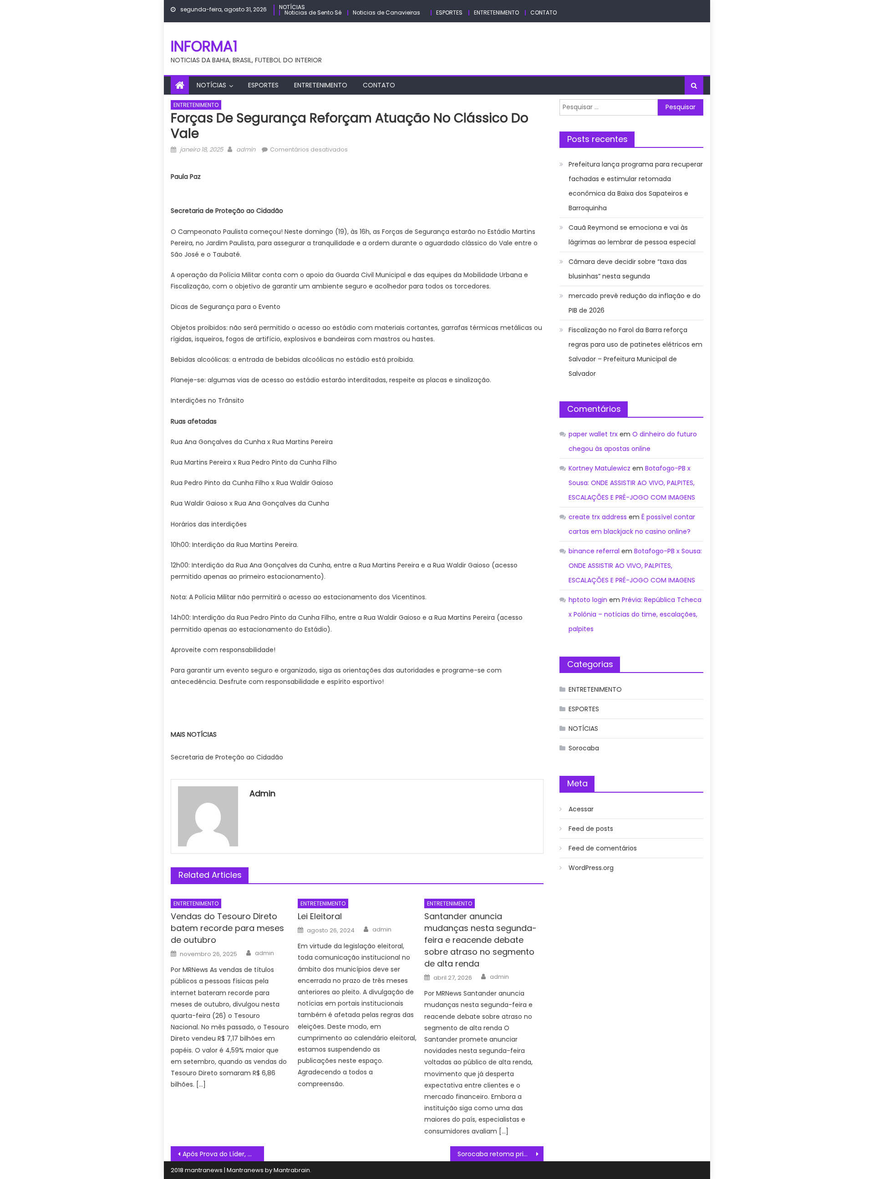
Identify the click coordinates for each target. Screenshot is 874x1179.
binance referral (594, 551)
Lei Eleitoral (320, 916)
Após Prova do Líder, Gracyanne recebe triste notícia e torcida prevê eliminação (223, 1154)
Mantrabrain (292, 1170)
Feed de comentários (603, 848)
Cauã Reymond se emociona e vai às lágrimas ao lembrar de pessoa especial (632, 235)
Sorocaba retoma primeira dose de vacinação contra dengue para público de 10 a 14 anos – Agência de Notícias (500, 1154)
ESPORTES (449, 12)
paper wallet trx (593, 434)
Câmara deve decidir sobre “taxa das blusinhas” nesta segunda (628, 269)
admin (245, 149)
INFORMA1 (204, 46)
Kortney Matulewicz (599, 468)
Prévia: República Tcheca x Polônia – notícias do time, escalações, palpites (635, 614)
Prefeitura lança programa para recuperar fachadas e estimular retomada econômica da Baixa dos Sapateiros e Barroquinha (636, 186)
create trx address (598, 516)
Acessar (581, 809)
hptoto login (588, 599)
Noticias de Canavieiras (386, 12)
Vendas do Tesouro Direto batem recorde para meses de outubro (227, 928)
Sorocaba (584, 748)
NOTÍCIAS (292, 7)
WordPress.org (591, 867)
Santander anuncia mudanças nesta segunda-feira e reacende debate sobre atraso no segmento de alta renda (480, 940)
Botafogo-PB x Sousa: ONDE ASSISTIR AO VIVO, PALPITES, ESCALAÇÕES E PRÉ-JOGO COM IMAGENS (632, 483)
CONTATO (543, 12)
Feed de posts (591, 828)
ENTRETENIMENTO (496, 12)
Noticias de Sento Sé (313, 12)
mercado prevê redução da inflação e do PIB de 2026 (635, 303)
